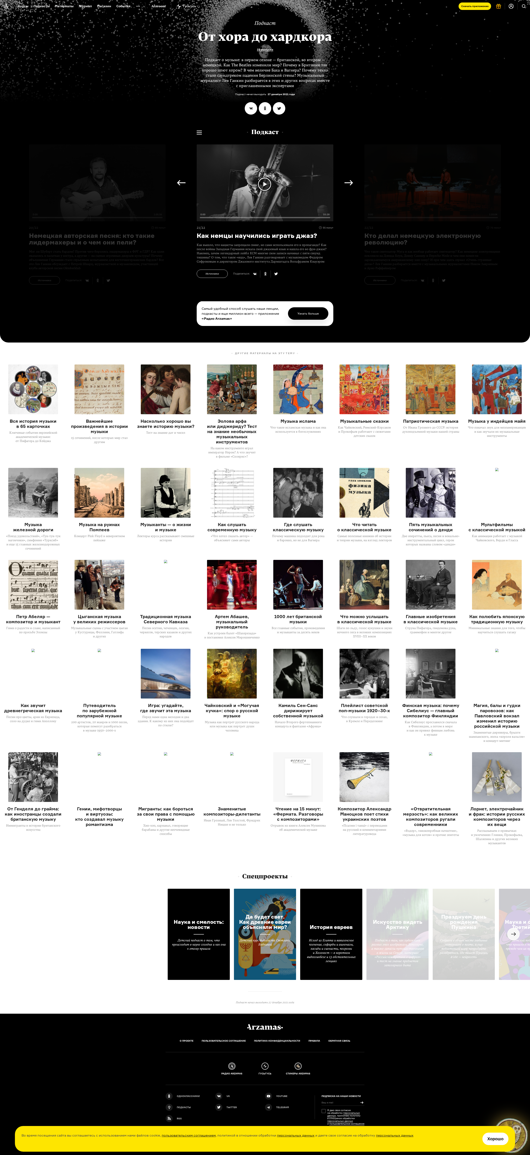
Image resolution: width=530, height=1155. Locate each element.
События (123, 6)
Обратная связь (339, 1040)
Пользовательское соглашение (224, 1040)
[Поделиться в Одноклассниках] (265, 108)
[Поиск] (524, 6)
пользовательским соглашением (189, 1135)
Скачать (475, 6)
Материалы (64, 6)
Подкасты (42, 6)
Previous (181, 182)
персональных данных (295, 1135)
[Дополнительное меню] (138, 6)
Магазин (104, 6)
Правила (314, 1040)
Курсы (23, 6)
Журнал (85, 6)
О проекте (186, 1040)
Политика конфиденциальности (277, 1040)
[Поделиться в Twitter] (279, 108)
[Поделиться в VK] (251, 108)
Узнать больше (308, 313)
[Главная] (265, 1027)
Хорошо (495, 1139)
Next (348, 182)
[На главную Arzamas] (6, 6)
